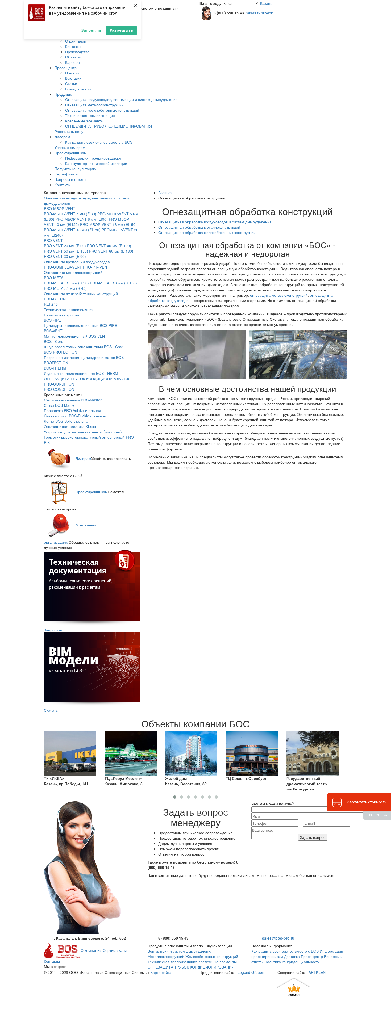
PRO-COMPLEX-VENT (63, 267)
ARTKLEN (317, 972)
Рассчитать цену (69, 131)
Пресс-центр (66, 67)
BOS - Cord (53, 341)
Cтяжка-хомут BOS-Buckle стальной (75, 415)
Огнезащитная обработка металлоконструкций (199, 227)
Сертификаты (66, 174)
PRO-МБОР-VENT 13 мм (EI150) (108, 224)
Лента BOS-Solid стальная (67, 421)
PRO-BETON (55, 298)
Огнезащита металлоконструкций (94, 104)
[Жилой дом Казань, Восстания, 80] (131, 752)
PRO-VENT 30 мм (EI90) (65, 256)
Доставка (292, 956)
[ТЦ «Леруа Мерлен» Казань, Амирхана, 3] (70, 752)
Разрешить (121, 30)
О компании (75, 41)
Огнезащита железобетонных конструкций (102, 110)
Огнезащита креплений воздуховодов (77, 261)
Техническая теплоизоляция (90, 115)
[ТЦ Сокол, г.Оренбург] (191, 752)
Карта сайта (161, 972)
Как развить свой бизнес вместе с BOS (98, 142)
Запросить (53, 629)
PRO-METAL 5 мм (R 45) (65, 288)
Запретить (91, 30)
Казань (266, 3)
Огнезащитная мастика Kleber (70, 426)
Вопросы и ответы (70, 179)
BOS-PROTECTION (60, 352)
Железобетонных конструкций (211, 956)
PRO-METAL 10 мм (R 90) (66, 283)
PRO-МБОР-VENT (59, 208)
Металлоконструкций (166, 956)
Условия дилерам (70, 147)
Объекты (73, 57)
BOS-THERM (55, 368)
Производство (77, 51)
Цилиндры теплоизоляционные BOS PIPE (80, 325)
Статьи (71, 83)
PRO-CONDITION (59, 384)
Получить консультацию (75, 168)
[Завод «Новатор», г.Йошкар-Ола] (312, 752)
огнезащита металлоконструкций (279, 295)
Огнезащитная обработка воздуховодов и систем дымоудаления (215, 221)
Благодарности (78, 88)
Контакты (73, 46)
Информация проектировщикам (93, 158)
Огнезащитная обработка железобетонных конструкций (207, 232)
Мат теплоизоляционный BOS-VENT (75, 336)
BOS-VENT (53, 330)
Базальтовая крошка (61, 314)
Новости (72, 73)
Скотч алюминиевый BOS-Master (73, 400)
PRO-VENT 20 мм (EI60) (65, 245)
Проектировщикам (71, 152)
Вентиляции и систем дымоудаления (180, 951)
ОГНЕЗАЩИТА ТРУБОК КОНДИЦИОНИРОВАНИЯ (108, 126)
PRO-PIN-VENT (96, 267)
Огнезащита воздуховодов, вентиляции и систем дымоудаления (121, 99)
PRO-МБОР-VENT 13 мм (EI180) (72, 229)
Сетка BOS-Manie (59, 405)
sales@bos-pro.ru (278, 937)
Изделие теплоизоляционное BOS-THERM (81, 373)
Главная (165, 192)
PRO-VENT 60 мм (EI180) (111, 251)
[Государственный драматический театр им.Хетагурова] (252, 752)
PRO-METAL (54, 277)
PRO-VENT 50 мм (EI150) (66, 251)
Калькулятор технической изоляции (96, 163)
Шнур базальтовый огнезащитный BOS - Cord (83, 346)
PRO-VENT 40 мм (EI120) (109, 245)
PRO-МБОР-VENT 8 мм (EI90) (81, 219)
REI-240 (51, 304)
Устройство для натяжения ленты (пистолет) (83, 431)
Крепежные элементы (84, 120)
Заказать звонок (259, 12)
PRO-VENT (53, 240)
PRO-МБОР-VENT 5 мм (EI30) (70, 213)
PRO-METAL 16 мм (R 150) (113, 283)
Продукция (64, 94)
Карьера (72, 62)
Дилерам (62, 136)
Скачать (51, 710)
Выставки (73, 78)
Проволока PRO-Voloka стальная (72, 410)
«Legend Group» (249, 972)
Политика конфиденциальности (292, 961)
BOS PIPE (52, 320)
